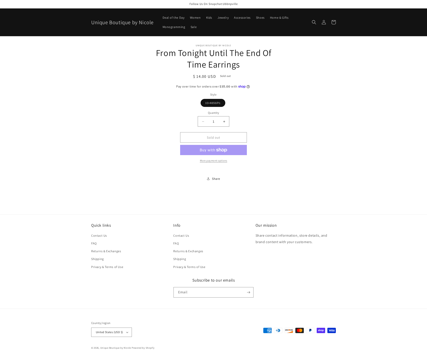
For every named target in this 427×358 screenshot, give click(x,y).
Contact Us (99, 236)
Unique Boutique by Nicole (116, 347)
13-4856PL (215, 104)
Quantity (213, 113)
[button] (314, 22)
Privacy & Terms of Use (107, 267)
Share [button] (216, 179)
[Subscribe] (248, 292)
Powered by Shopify (143, 347)
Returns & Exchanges (106, 251)
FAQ (94, 243)
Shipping (97, 259)
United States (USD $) (109, 332)
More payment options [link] (213, 160)
